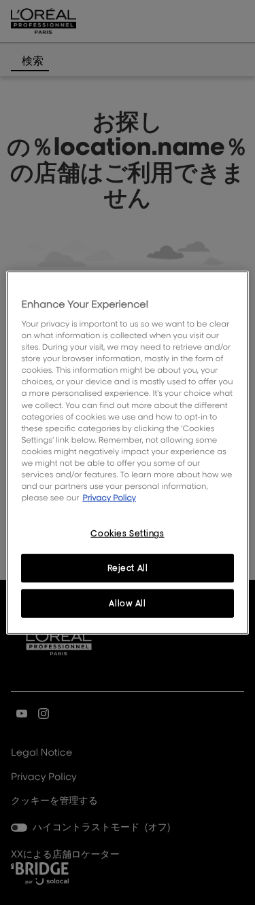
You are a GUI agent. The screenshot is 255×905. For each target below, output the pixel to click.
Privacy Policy (109, 497)
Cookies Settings (127, 533)
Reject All (127, 568)
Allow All (127, 603)
